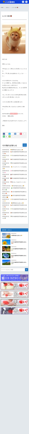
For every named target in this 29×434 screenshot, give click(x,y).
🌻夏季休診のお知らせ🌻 (16, 149)
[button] (23, 2)
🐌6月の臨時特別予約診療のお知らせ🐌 (18, 256)
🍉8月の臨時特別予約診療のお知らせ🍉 (18, 242)
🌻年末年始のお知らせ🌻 (18, 185)
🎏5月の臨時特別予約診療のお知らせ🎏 (18, 263)
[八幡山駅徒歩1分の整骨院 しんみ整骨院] (9, 2)
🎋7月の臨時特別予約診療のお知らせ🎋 (18, 249)
